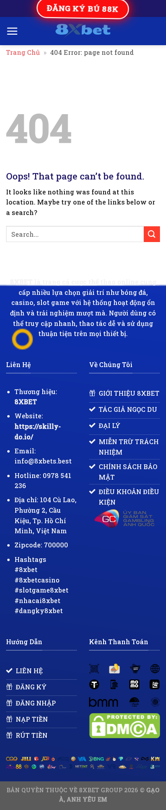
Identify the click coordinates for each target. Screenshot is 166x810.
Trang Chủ (23, 52)
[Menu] (12, 31)
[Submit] (152, 234)
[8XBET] (83, 31)
